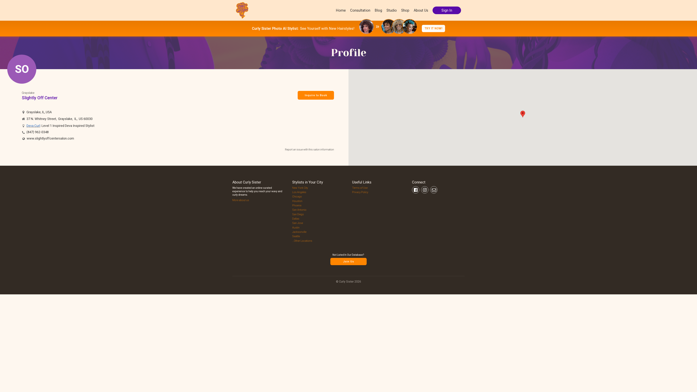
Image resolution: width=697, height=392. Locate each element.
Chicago (297, 196)
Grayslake (28, 93)
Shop (405, 10)
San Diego (298, 214)
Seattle (296, 236)
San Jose (297, 223)
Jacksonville (299, 231)
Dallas (295, 218)
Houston (297, 201)
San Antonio (299, 209)
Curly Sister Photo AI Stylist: (275, 28)
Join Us (348, 261)
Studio (391, 10)
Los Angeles (299, 192)
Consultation (360, 10)
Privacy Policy (360, 192)
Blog (378, 10)
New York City (300, 187)
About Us (421, 10)
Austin (295, 227)
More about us (240, 200)
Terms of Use (360, 187)
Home (341, 10)
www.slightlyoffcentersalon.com (50, 138)
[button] (522, 114)
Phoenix (296, 205)
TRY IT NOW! (434, 28)
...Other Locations (302, 240)
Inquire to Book (316, 95)
